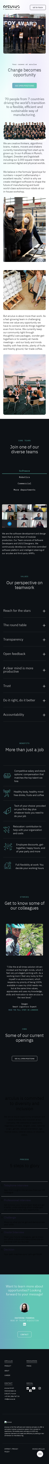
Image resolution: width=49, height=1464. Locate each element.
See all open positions (24, 1058)
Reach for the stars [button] (17, 610)
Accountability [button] (13, 714)
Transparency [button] (13, 639)
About (6, 1371)
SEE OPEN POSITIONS (24, 85)
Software (24, 470)
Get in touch (38, 7)
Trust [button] (7, 685)
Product (7, 1366)
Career (7, 1375)
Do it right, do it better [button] (19, 700)
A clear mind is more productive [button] (18, 669)
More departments (24, 489)
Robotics (24, 476)
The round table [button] (15, 624)
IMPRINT (7, 1449)
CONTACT (24, 1334)
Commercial (24, 483)
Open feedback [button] (14, 653)
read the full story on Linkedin (23, 1010)
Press (29, 1366)
